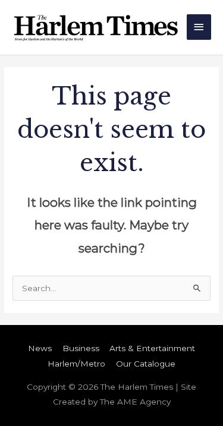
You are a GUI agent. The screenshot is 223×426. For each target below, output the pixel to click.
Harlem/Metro (76, 363)
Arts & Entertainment (152, 348)
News (40, 348)
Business (80, 348)
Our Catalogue (145, 363)
